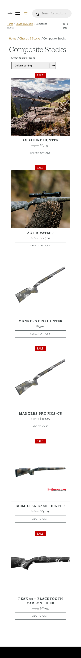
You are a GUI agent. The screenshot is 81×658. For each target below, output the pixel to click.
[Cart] (25, 13)
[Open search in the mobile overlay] (51, 13)
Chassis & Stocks (24, 24)
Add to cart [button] (40, 426)
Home (10, 24)
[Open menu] (17, 13)
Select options (40, 153)
